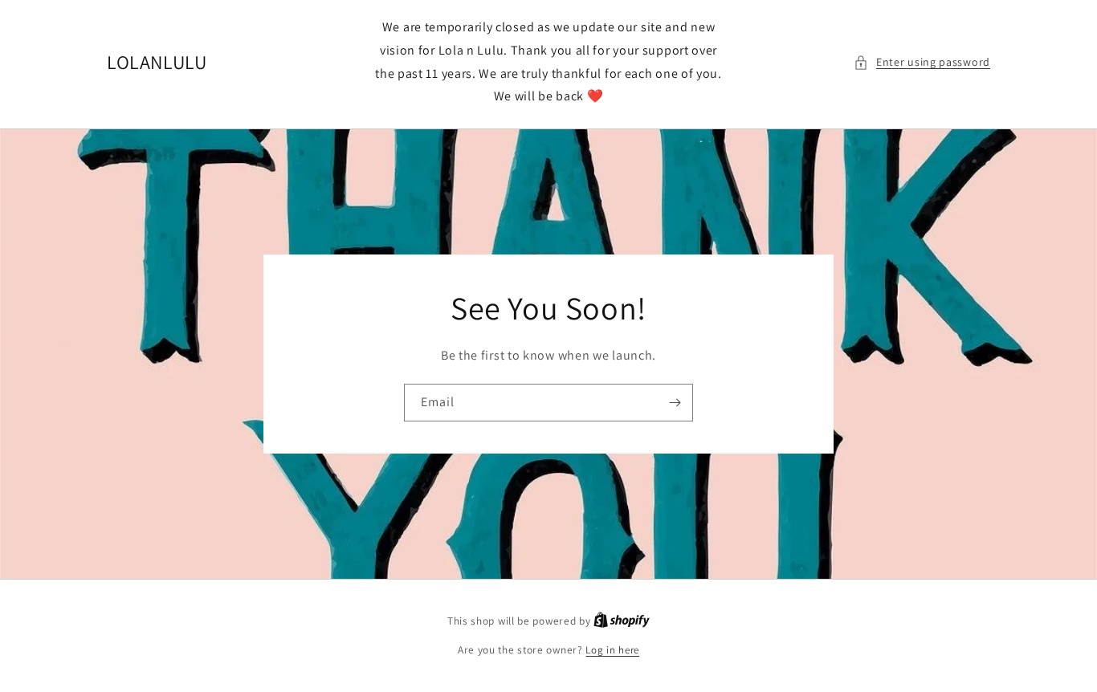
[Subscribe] (674, 402)
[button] (922, 62)
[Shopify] (621, 621)
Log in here (612, 650)
